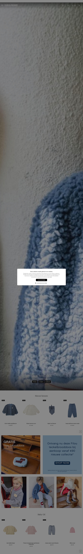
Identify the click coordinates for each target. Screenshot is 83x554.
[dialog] (41, 277)
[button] (41, 283)
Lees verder (50, 277)
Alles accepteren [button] (41, 279)
